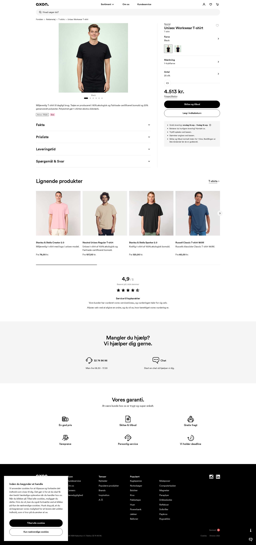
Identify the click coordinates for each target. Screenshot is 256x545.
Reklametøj (50, 19)
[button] (192, 39)
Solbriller (163, 509)
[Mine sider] (204, 4)
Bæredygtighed (75, 495)
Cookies (204, 536)
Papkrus (163, 514)
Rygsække (164, 518)
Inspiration (104, 495)
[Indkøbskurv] (217, 4)
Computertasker (167, 485)
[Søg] (39, 12)
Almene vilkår (214, 536)
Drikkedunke (165, 499)
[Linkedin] (218, 477)
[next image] (148, 57)
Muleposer (164, 480)
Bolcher (134, 490)
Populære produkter (109, 485)
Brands (102, 490)
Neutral (167, 24)
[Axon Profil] (42, 4)
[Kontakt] (251, 530)
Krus (132, 495)
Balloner (134, 518)
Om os (126, 4)
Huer (132, 504)
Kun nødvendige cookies (36, 531)
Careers (71, 490)
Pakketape (135, 499)
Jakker (133, 514)
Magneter (164, 490)
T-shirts (61, 19)
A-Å (101, 499)
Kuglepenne (136, 480)
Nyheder (103, 480)
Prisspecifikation (170, 96)
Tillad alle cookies (36, 522)
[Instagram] (211, 477)
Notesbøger (136, 485)
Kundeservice (144, 4)
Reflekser (164, 504)
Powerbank (135, 509)
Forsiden (39, 19)
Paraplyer (164, 495)
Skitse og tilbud (192, 104)
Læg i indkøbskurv (192, 113)
